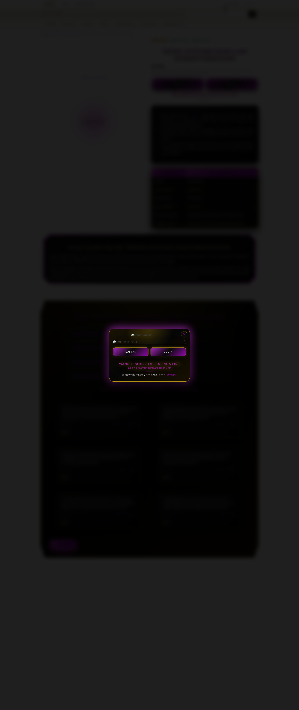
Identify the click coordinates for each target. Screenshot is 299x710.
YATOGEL (172, 375)
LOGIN (168, 351)
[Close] (184, 334)
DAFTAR (130, 351)
